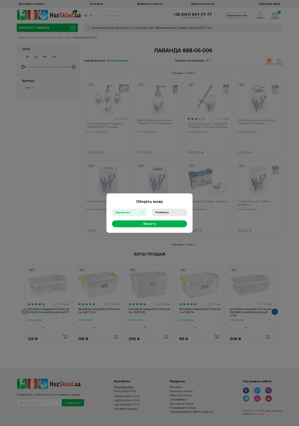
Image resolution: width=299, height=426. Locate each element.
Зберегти (149, 224)
